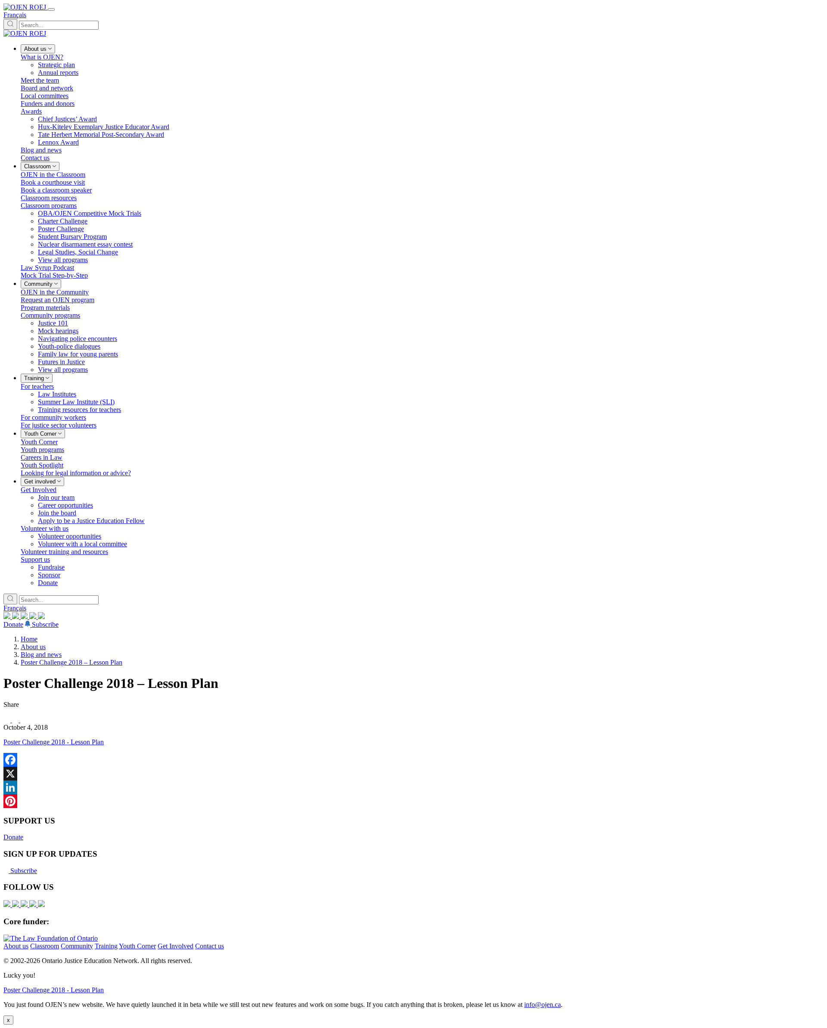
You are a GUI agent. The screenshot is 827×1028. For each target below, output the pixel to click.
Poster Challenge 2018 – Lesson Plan (71, 662)
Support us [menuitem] (35, 559)
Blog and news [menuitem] (41, 150)
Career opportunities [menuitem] (65, 505)
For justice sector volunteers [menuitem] (58, 425)
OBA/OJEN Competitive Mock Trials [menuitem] (89, 213)
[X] (33, 616)
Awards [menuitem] (31, 111)
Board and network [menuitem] (47, 88)
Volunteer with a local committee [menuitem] (82, 544)
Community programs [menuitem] (50, 315)
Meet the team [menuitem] (40, 80)
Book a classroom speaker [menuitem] (56, 190)
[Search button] (10, 24)
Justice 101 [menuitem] (53, 323)
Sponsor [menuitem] (49, 575)
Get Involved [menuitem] (38, 489)
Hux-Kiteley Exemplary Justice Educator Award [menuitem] (103, 126)
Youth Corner (137, 946)
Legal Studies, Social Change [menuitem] (78, 252)
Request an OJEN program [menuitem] (57, 299)
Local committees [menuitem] (44, 95)
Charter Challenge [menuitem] (62, 221)
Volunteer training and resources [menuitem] (64, 551)
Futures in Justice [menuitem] (61, 361)
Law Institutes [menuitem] (57, 394)
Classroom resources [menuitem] (49, 197)
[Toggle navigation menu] (51, 9)
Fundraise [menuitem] (51, 567)
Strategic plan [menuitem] (56, 64)
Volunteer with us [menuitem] (44, 528)
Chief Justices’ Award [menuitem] (67, 119)
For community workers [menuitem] (53, 417)
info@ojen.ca (542, 1004)
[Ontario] (50, 938)
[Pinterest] (413, 801)
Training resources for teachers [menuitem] (79, 409)
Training (106, 946)
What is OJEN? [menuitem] (42, 57)
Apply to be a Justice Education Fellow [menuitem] (91, 520)
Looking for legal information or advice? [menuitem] (76, 473)
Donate (13, 624)
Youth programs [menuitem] (42, 449)
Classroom (44, 946)
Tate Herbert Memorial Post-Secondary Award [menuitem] (101, 134)
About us (33, 646)
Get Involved (175, 946)
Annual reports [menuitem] (58, 72)
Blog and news (41, 654)
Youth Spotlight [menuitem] (42, 465)
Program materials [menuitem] (45, 307)
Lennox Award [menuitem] (58, 142)
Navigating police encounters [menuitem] (77, 338)
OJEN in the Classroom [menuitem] (53, 174)
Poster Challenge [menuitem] (61, 228)
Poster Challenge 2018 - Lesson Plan (53, 742)
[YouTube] (25, 616)
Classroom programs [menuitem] (49, 205)
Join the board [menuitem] (57, 513)
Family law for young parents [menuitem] (78, 354)
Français (14, 15)
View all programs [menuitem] (63, 259)
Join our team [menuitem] (56, 497)
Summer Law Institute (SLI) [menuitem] (76, 402)
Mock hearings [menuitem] (58, 330)
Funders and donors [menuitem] (48, 103)
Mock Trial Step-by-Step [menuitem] (54, 275)
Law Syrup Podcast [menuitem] (47, 267)
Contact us (209, 946)
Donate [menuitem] (48, 582)
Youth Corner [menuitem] (39, 442)
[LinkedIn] (16, 616)
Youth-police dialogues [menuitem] (69, 346)
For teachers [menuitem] (37, 386)
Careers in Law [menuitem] (41, 457)
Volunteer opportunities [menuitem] (69, 536)
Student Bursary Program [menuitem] (72, 236)
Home (29, 639)
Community (77, 946)
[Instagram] (7, 616)
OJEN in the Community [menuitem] (55, 292)
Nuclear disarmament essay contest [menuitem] (85, 244)
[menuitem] (38, 48)
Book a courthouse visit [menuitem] (53, 182)
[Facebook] (41, 616)
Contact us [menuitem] (35, 157)
